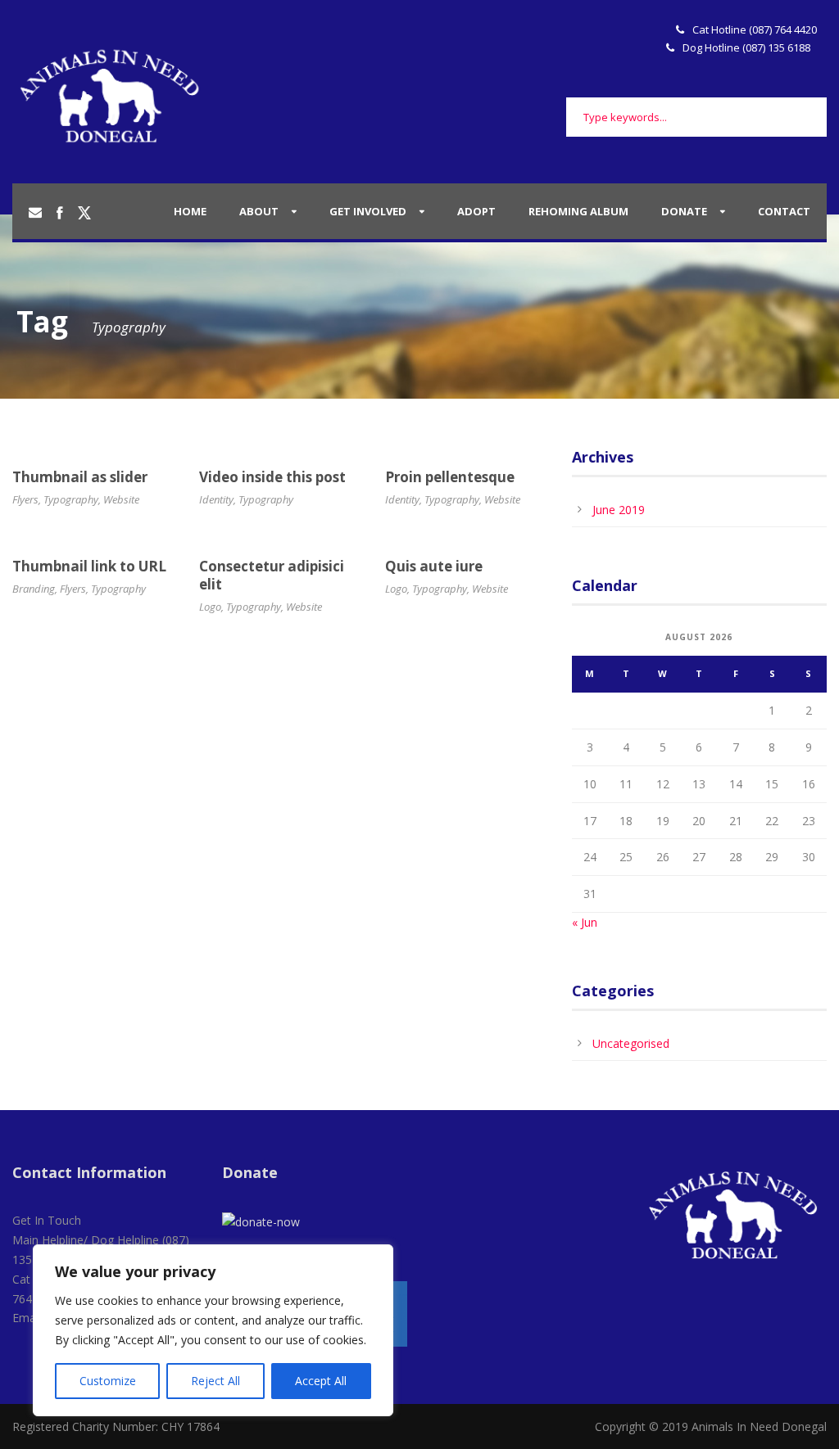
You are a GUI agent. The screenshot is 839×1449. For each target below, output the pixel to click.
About (259, 211)
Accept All (321, 1380)
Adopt (476, 211)
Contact (784, 211)
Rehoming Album (578, 211)
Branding (33, 588)
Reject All (215, 1380)
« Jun (584, 922)
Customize (107, 1380)
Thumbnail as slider (79, 476)
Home (190, 211)
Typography (70, 499)
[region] (213, 1330)
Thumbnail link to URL (89, 566)
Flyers (25, 499)
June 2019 (618, 509)
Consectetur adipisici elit (271, 575)
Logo (210, 606)
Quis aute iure (434, 566)
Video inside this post (272, 476)
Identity (216, 499)
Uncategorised (630, 1043)
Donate (684, 211)
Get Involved (367, 211)
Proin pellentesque (450, 476)
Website (121, 499)
